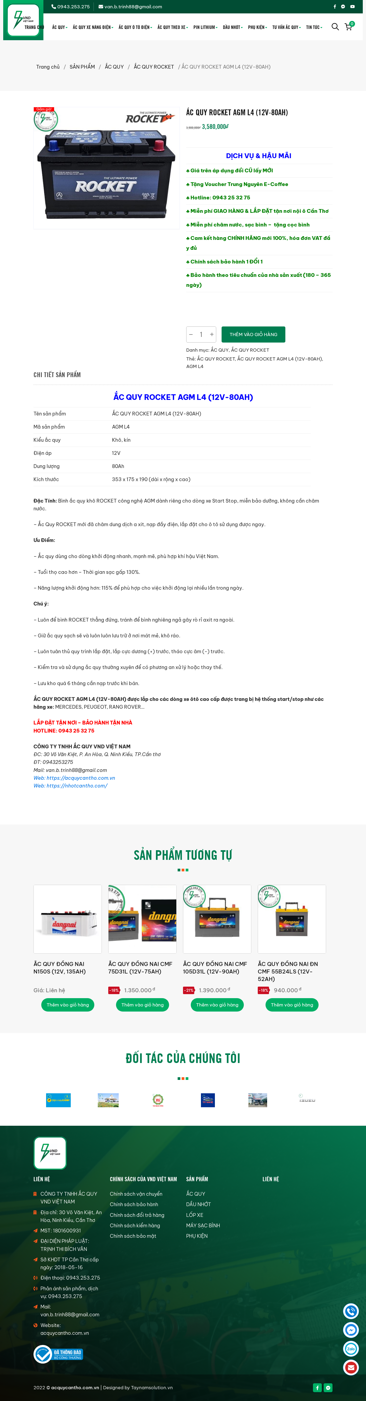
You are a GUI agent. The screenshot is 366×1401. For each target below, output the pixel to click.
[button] (170, 117)
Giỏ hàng (351, 24)
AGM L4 (195, 366)
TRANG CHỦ (34, 27)
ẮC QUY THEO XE (171, 27)
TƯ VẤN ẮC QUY (285, 27)
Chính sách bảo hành (134, 1204)
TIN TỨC (313, 27)
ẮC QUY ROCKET (154, 67)
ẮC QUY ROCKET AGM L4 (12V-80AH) (279, 359)
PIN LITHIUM (204, 27)
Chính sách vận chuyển (136, 1194)
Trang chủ (48, 67)
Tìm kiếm (335, 27)
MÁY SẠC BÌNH (203, 1225)
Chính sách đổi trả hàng (137, 1215)
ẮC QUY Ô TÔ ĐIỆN (134, 27)
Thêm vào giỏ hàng (253, 334)
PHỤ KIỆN (256, 27)
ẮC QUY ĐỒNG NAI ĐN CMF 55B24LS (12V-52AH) (288, 971)
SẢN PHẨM (82, 67)
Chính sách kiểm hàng (135, 1225)
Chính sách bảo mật (133, 1236)
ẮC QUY (58, 27)
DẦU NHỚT (231, 27)
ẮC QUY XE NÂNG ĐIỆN (92, 27)
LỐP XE (194, 1215)
